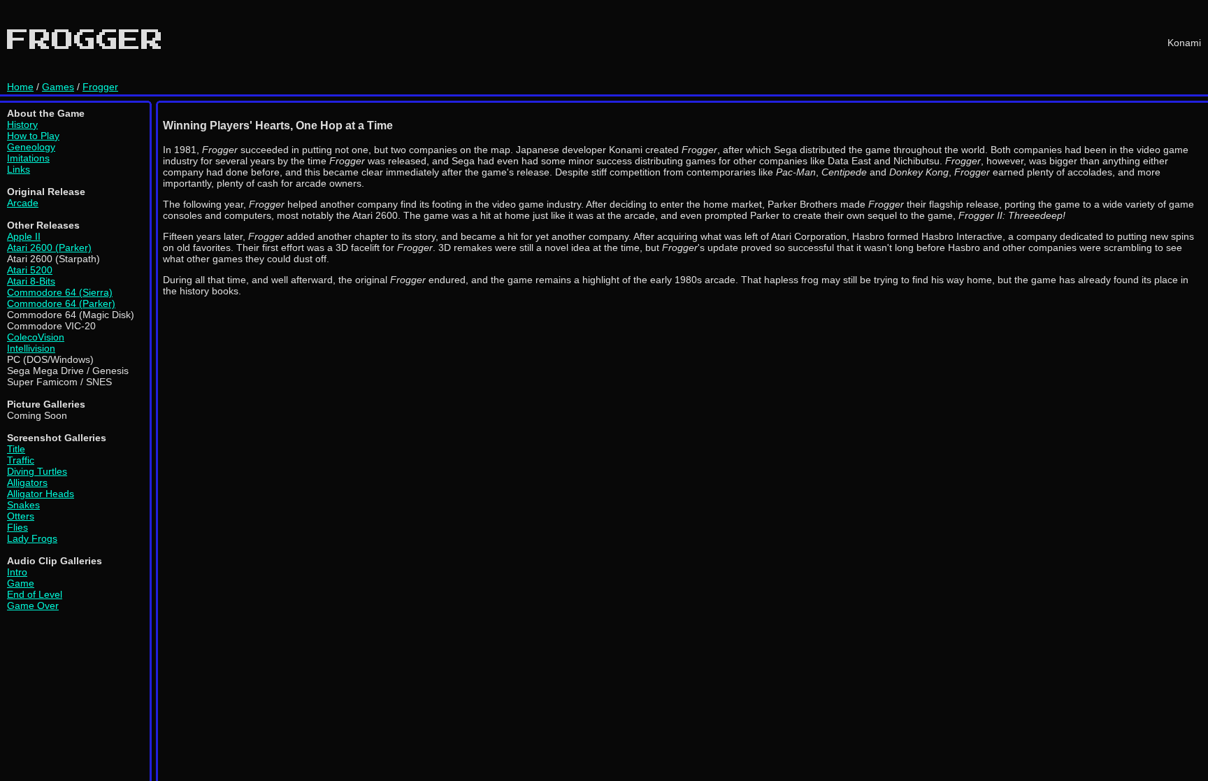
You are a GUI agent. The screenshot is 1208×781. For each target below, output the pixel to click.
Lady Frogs (32, 538)
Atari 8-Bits (31, 281)
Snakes (23, 504)
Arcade (22, 202)
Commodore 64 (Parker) (61, 303)
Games (58, 86)
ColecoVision (35, 337)
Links (18, 169)
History (22, 124)
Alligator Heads (40, 493)
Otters (20, 516)
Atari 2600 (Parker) (49, 247)
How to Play (33, 135)
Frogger (100, 86)
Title (16, 448)
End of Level (34, 594)
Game (20, 583)
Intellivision (31, 348)
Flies (17, 527)
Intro (17, 572)
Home (20, 86)
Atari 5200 (29, 269)
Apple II (24, 236)
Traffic (20, 460)
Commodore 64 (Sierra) (60, 292)
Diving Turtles (37, 471)
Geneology (31, 146)
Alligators (27, 482)
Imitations (28, 158)
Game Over (33, 605)
